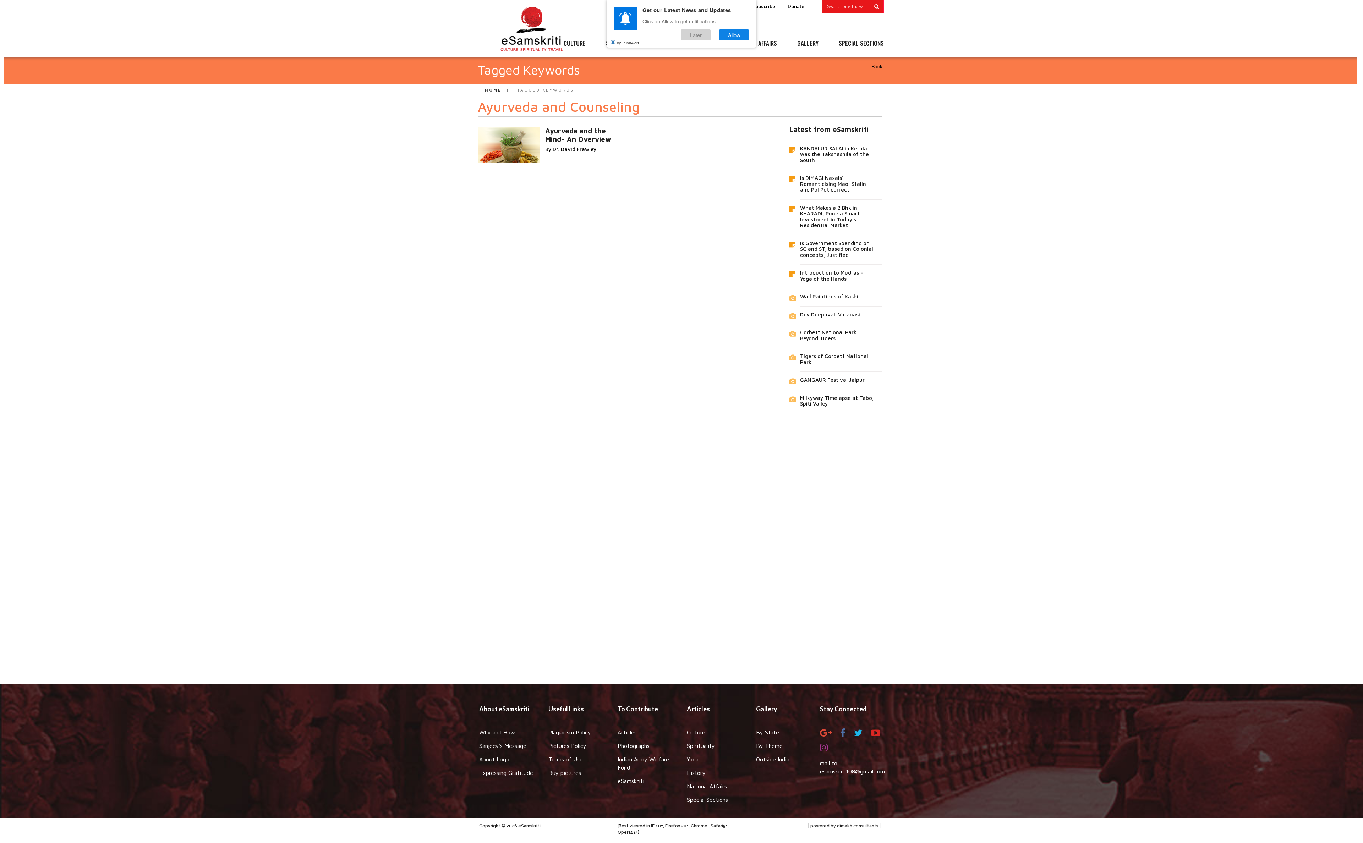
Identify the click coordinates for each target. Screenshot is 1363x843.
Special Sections (707, 800)
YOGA (665, 44)
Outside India (772, 759)
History (696, 773)
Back (876, 66)
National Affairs (707, 786)
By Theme (769, 746)
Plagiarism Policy (569, 732)
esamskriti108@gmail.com (852, 771)
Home (493, 90)
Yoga (693, 759)
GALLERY (808, 44)
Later (696, 35)
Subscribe (763, 6)
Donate (796, 6)
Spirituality (701, 746)
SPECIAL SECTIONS (861, 44)
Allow (734, 35)
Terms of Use (565, 759)
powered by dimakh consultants (844, 825)
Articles (627, 732)
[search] (853, 6)
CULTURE (575, 44)
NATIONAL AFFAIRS (755, 44)
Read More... (589, 130)
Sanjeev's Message (502, 746)
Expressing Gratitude (506, 773)
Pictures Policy (567, 746)
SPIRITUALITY (622, 44)
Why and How (497, 732)
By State (767, 732)
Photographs (634, 746)
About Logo (494, 759)
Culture (696, 732)
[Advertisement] (681, 573)
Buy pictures (564, 773)
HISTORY (702, 44)
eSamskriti (631, 781)
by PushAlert (628, 42)
